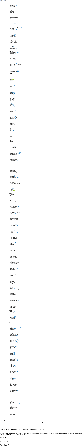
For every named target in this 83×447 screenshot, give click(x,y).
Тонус (10, 129)
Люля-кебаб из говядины (13, 249)
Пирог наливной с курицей (13, 30)
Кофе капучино (11, 400)
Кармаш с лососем (12, 53)
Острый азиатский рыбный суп (13, 147)
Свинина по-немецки (12, 282)
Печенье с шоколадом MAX (13, 360)
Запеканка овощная (12, 208)
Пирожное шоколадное (12, 367)
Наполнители (11, 19)
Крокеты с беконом (12, 175)
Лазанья (11, 243)
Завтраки (11, 0)
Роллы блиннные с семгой (13, 40)
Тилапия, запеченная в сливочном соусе (14, 289)
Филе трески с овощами (12, 299)
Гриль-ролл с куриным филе (13, 312)
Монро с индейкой (12, 99)
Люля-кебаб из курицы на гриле (13, 315)
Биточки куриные (12, 194)
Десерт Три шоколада (12, 329)
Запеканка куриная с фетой (13, 207)
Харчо (10, 161)
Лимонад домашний (12, 402)
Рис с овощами (11, 190)
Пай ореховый (11, 351)
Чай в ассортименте (12, 415)
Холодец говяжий (12, 49)
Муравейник (11, 348)
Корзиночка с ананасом (12, 341)
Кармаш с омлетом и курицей (13, 54)
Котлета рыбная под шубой (13, 232)
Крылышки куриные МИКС (13, 239)
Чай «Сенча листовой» (12, 414)
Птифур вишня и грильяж (13, 371)
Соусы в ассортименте (12, 318)
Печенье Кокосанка (12, 357)
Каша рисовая (11, 16)
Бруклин (11, 78)
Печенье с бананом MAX (12, 359)
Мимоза (10, 97)
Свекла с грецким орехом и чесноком (14, 119)
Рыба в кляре (11, 275)
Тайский (11, 128)
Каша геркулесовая (12, 11)
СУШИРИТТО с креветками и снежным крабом (15, 64)
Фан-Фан (11, 131)
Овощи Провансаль (12, 106)
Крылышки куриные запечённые (14, 238)
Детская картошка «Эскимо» (13, 332)
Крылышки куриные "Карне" (13, 237)
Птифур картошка (12, 372)
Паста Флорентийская (12, 184)
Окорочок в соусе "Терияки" (13, 256)
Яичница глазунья (12, 23)
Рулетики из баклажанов (13, 41)
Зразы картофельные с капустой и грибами (15, 212)
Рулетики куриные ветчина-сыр (13, 273)
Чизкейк (11, 382)
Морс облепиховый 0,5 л (12, 406)
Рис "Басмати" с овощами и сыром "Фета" (15, 187)
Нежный (11, 104)
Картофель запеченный (12, 168)
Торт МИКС (11, 377)
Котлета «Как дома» (12, 223)
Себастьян (11, 122)
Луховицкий (11, 93)
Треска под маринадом (12, 292)
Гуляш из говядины (12, 199)
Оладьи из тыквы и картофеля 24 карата (14, 27)
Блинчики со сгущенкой (12, 5)
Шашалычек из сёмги (12, 305)
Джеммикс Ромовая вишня (13, 333)
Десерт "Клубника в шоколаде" (13, 326)
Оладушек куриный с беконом (13, 257)
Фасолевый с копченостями (13, 160)
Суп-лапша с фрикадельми (13, 157)
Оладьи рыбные (11, 258)
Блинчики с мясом (12, 3)
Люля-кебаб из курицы (12, 250)
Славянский (11, 125)
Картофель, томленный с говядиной (14, 218)
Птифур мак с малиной (12, 373)
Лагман (10, 145)
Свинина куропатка (12, 281)
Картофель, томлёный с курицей (13, 220)
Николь (10, 105)
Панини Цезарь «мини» (12, 58)
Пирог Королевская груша (13, 364)
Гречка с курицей (12, 198)
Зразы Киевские (11, 213)
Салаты (10, 74)
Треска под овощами (12, 293)
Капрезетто (11, 86)
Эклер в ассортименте (12, 391)
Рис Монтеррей (11, 189)
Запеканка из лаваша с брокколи (13, 201)
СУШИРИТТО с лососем (12, 65)
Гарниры (11, 165)
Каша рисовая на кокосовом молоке (14, 17)
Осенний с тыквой (12, 110)
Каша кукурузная (12, 12)
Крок (10, 18)
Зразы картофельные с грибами (13, 211)
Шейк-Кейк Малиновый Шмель (13, 386)
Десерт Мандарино (12, 328)
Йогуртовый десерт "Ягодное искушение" (14, 334)
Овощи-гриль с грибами (12, 181)
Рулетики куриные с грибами (13, 274)
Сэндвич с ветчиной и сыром (13, 66)
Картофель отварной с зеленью (13, 170)
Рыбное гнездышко (12, 279)
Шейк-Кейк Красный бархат (13, 385)
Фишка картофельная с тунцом (13, 301)
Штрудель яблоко (12, 389)
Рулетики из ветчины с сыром (13, 42)
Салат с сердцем (11, 115)
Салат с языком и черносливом (13, 117)
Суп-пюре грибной (12, 158)
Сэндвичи (11, 51)
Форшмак (11, 47)
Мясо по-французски (12, 254)
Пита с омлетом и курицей (13, 63)
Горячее (10, 193)
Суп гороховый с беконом (13, 151)
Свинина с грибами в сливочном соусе (14, 283)
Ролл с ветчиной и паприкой (13, 36)
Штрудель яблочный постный (13, 390)
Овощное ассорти (12, 182)
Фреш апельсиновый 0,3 (12, 409)
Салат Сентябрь (12, 118)
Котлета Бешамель (12, 226)
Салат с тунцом (11, 116)
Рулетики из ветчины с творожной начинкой (15, 43)
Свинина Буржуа (12, 280)
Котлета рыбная (11, 231)
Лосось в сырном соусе (12, 248)
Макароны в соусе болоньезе (13, 177)
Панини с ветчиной (12, 57)
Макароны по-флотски (12, 251)
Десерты (11, 322)
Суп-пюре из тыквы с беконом (13, 159)
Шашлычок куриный (12, 307)
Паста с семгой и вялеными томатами (14, 263)
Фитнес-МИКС (11, 46)
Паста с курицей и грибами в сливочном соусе (15, 183)
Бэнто (10, 73)
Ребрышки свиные (12, 317)
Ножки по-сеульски (12, 255)
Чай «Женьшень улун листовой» (13, 413)
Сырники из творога (12, 22)
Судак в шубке (11, 287)
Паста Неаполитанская (12, 261)
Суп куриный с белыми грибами (13, 153)
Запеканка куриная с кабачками (13, 206)
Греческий (11, 81)
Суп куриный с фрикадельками (13, 154)
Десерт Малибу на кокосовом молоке (14, 327)
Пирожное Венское (12, 365)
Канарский (11, 85)
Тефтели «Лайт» (11, 288)
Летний (10, 91)
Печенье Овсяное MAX (12, 358)
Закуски (10, 24)
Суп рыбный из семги (12, 155)
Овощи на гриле (11, 316)
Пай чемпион (11, 352)
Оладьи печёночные (12, 28)
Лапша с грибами (12, 176)
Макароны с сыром (12, 178)
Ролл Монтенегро (12, 35)
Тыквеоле (11, 130)
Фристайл (11, 136)
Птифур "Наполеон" (12, 370)
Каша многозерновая (12, 13)
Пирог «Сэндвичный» (12, 59)
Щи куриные (11, 164)
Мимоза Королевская (12, 98)
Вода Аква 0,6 (11, 397)
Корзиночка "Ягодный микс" (13, 340)
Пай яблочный (11, 353)
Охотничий (11, 112)
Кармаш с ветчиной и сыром (13, 52)
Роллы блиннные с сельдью (13, 39)
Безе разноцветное (12, 323)
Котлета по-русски (12, 230)
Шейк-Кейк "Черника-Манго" (13, 384)
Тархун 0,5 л (11, 408)
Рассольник (11, 148)
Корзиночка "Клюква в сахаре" (13, 339)
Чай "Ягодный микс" (12, 412)
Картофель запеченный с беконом (14, 169)
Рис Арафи (11, 188)
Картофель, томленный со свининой (14, 219)
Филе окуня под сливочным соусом (14, 298)
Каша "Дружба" (12, 10)
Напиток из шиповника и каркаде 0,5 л (14, 407)
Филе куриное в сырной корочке (13, 295)
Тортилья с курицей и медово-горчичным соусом (15, 69)
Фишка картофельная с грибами (13, 300)
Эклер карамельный (12, 392)
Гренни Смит (11, 80)
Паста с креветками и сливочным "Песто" (15, 262)
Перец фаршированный (12, 264)
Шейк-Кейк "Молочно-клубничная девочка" (15, 383)
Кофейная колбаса (12, 345)
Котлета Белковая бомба (12, 225)
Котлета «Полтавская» (12, 224)
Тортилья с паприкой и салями (13, 71)
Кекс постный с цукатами (13, 335)
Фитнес (10, 134)
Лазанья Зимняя (12, 245)
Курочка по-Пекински (12, 242)
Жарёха (10, 200)
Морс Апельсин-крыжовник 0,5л (13, 403)
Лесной (10, 90)
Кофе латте (11, 401)
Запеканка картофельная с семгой (14, 204)
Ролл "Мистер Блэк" (12, 33)
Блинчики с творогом (12, 4)
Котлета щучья (11, 233)
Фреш (10, 135)
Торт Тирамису (11, 378)
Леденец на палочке (12, 346)
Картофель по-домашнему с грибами (14, 172)
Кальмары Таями (12, 84)
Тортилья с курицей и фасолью (13, 70)
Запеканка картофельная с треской (14, 205)
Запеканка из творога (12, 6)
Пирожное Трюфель (12, 366)
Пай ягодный (11, 354)
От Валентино (11, 111)
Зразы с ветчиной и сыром (13, 214)
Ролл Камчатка (11, 34)
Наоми (10, 103)
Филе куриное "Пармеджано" (13, 294)
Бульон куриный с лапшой (13, 142)
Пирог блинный (11, 60)
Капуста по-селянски (12, 217)
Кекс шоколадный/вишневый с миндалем (14, 336)
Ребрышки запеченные (12, 269)
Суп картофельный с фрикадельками (14, 152)
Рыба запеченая (11, 276)
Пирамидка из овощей (12, 29)
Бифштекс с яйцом (12, 195)
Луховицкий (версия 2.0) (12, 94)
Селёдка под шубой (12, 123)
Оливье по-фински (12, 109)
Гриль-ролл (11, 311)
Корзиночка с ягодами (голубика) (14, 342)
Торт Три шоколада (12, 379)
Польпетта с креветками (12, 268)
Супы (10, 140)
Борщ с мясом (11, 141)
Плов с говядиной (12, 267)
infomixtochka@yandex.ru (4, 445)
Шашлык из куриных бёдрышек (13, 306)
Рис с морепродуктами (12, 270)
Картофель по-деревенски (13, 171)
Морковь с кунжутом (12, 100)
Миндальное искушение (12, 347)
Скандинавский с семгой (12, 124)
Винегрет (11, 79)
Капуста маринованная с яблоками (14, 87)
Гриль (10, 310)
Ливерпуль (11, 92)
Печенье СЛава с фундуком (13, 361)
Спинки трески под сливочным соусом (14, 286)
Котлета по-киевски (12, 229)
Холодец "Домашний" (12, 48)
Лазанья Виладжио (12, 244)
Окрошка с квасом (12, 146)
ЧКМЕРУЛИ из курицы (12, 304)
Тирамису (11, 376)
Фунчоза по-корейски (12, 137)
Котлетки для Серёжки (12, 236)
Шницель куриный (12, 308)
